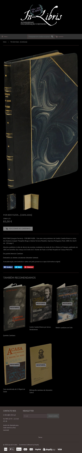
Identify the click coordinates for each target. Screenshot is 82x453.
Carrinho (60, 36)
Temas (40, 437)
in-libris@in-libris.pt (9, 415)
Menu (5, 36)
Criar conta (53, 416)
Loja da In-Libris (12, 445)
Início (4, 42)
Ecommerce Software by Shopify (29, 445)
